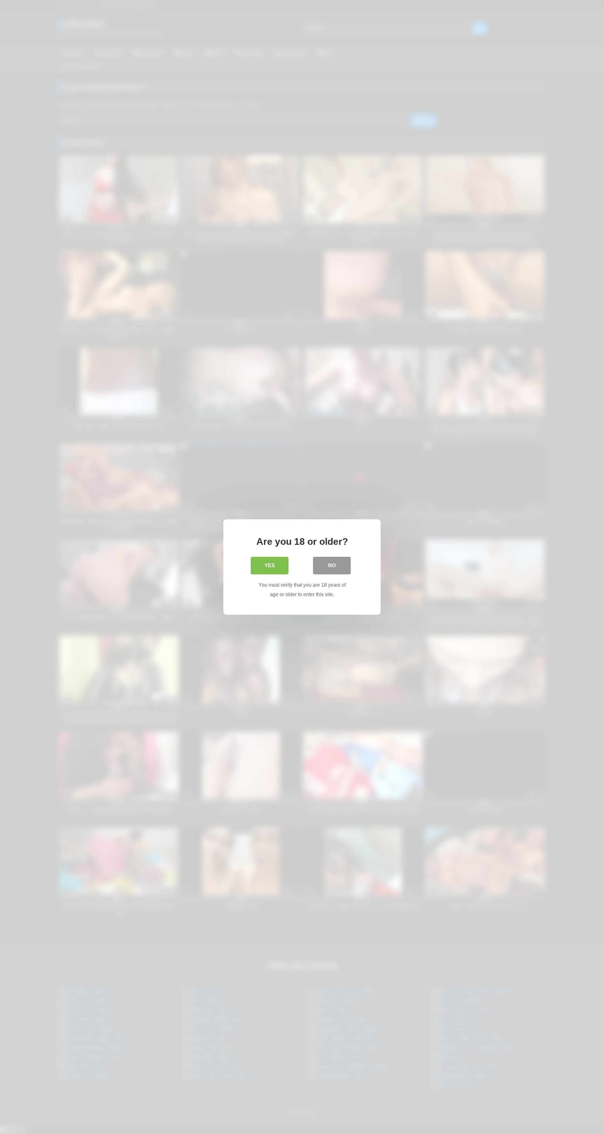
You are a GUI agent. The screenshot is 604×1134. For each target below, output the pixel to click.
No (332, 565)
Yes (270, 565)
